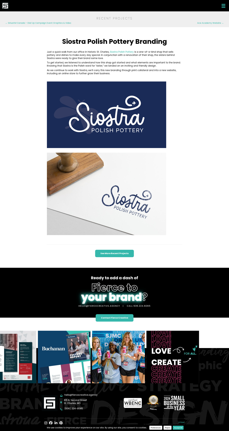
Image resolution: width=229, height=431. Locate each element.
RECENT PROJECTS (114, 18)
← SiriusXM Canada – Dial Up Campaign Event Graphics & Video (38, 22)
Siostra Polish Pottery (122, 51)
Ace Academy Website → (210, 22)
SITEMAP (181, 422)
